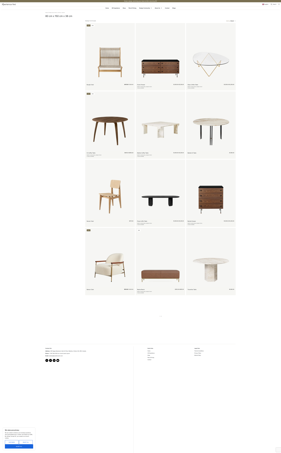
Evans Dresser (141, 84)
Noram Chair (90, 221)
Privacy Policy (197, 353)
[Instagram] (46, 360)
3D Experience (116, 8)
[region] (19, 439)
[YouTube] (57, 360)
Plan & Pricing (132, 8)
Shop (124, 8)
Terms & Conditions (199, 351)
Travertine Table (192, 289)
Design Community (144, 8)
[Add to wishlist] (132, 86)
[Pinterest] (50, 360)
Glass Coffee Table (193, 84)
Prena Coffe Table (142, 221)
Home (107, 8)
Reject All (26, 442)
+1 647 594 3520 (53, 353)
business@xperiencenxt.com (56, 355)
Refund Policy (197, 355)
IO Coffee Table (91, 153)
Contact (167, 8)
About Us (157, 8)
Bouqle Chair (90, 84)
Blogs (174, 8)
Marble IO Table (192, 153)
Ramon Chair (90, 289)
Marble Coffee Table (142, 153)
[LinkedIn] (54, 360)
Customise (12, 442)
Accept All (19, 446)
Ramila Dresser (192, 221)
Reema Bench (141, 289)
